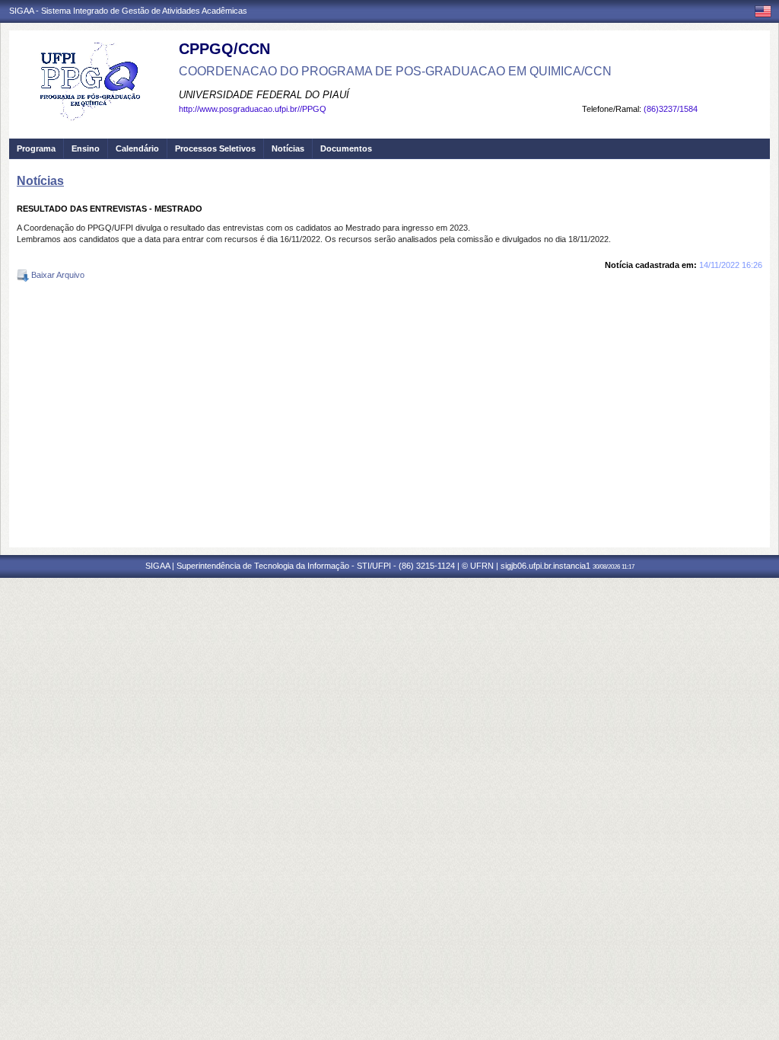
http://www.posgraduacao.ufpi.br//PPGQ (252, 108)
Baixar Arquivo (56, 274)
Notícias (288, 148)
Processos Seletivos (215, 148)
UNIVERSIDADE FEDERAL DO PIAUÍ (264, 94)
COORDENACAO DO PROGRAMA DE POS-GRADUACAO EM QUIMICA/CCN (395, 71)
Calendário (137, 148)
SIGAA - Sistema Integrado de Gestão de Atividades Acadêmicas (128, 10)
